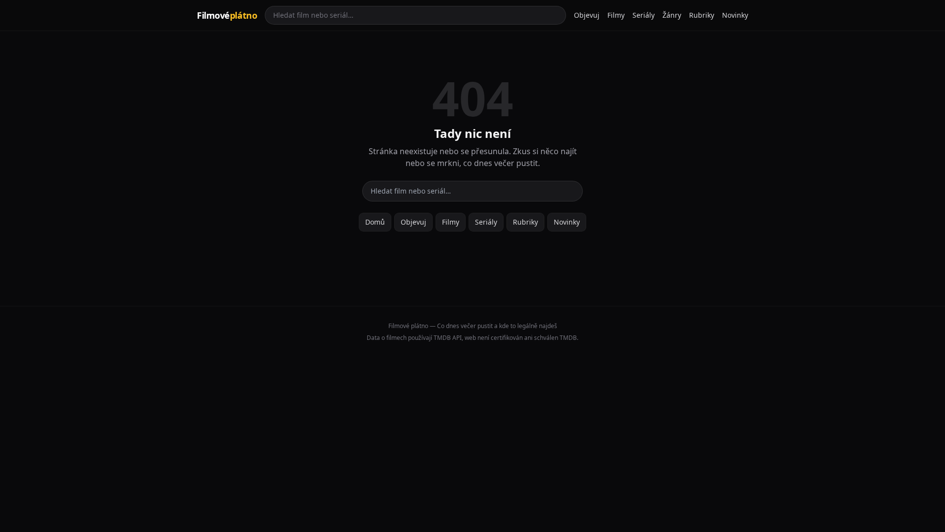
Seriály (643, 15)
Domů (375, 222)
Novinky (735, 15)
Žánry (671, 15)
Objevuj (586, 15)
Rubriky (701, 15)
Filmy (616, 15)
